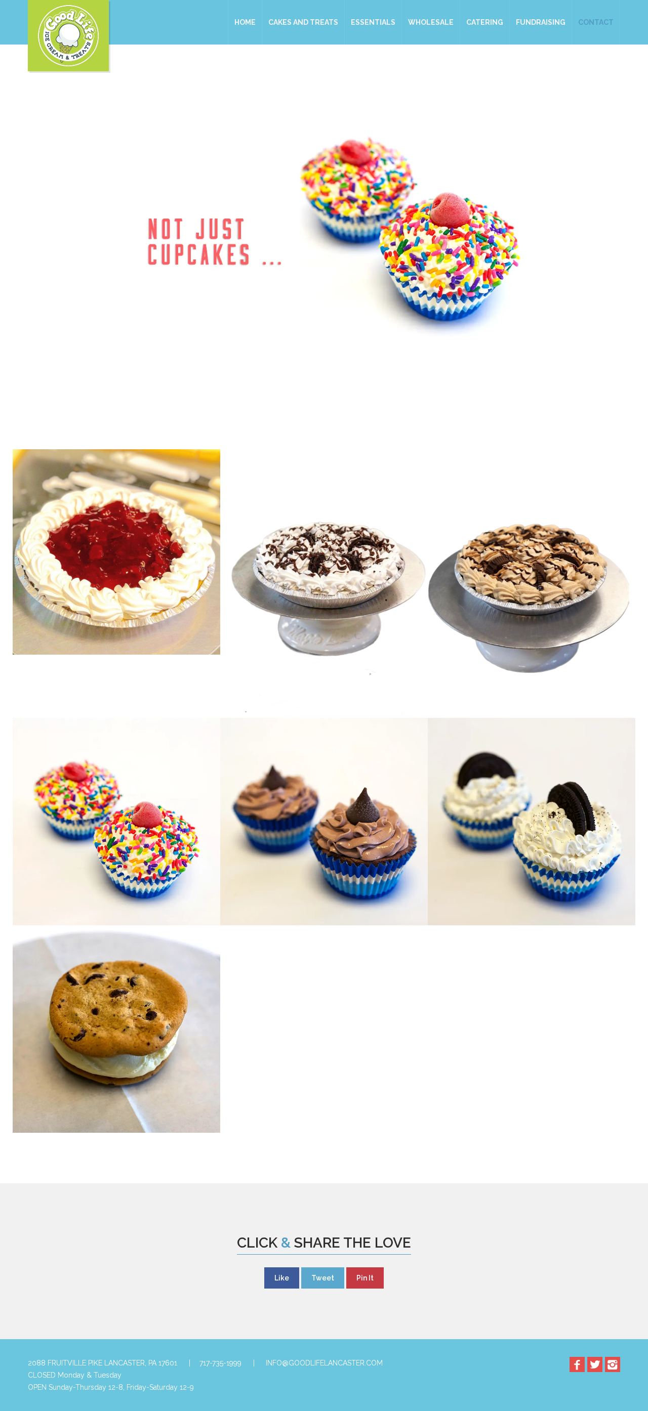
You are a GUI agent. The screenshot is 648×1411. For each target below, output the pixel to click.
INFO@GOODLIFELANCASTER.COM (324, 1363)
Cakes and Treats (303, 22)
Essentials (373, 22)
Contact (596, 22)
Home (245, 22)
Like (281, 1278)
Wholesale (431, 22)
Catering (484, 22)
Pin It (365, 1278)
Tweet (322, 1278)
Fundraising (540, 22)
